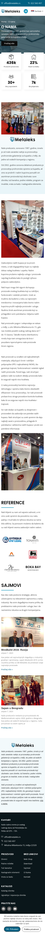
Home (3, 21)
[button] (26, 11)
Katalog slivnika (7, 891)
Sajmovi (27, 868)
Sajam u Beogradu (12, 708)
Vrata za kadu (7, 877)
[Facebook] (3, 908)
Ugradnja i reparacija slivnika (13, 895)
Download (28, 863)
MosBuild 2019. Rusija (14, 649)
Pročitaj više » (7, 669)
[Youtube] (15, 908)
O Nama (27, 872)
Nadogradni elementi (10, 872)
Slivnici (4, 859)
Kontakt (27, 877)
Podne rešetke (7, 863)
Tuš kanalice (6, 868)
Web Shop (28, 859)
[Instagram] (9, 908)
